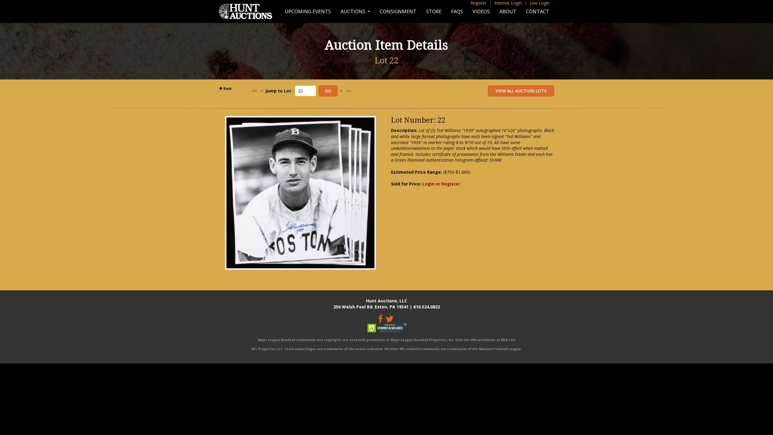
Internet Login (508, 3)
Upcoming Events (308, 11)
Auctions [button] (354, 11)
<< (254, 91)
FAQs (457, 11)
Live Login (540, 3)
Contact (537, 11)
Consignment (398, 11)
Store (433, 11)
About (507, 11)
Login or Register (441, 184)
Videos (481, 11)
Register (478, 3)
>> (348, 91)
